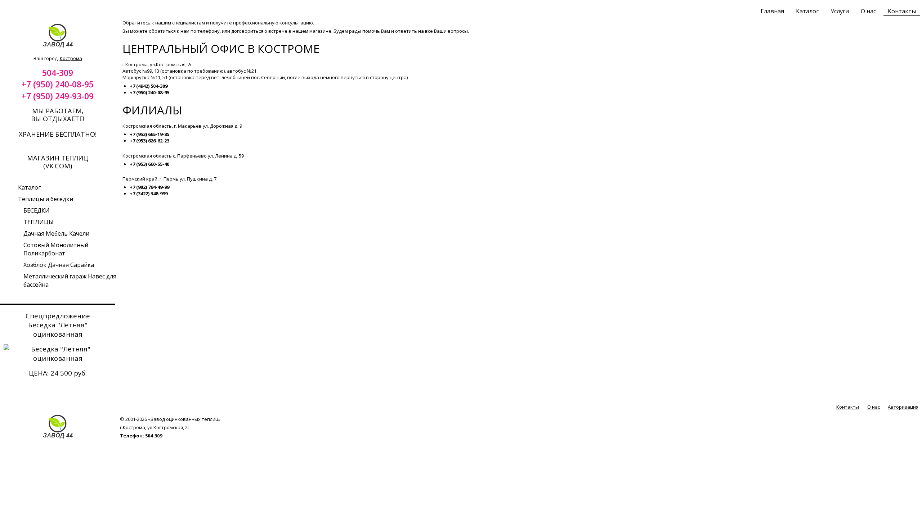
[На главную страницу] (57, 46)
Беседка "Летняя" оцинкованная (58, 329)
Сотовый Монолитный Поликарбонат (55, 249)
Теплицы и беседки (45, 199)
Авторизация (903, 407)
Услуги (840, 11)
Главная (772, 11)
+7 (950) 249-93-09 (58, 96)
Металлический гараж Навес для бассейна (69, 280)
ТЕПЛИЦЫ (38, 222)
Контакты (902, 11)
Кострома (71, 58)
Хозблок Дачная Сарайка (58, 265)
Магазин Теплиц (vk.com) (57, 162)
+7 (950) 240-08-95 (58, 84)
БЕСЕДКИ (36, 210)
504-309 (57, 72)
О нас (868, 11)
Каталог (807, 11)
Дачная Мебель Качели (56, 233)
